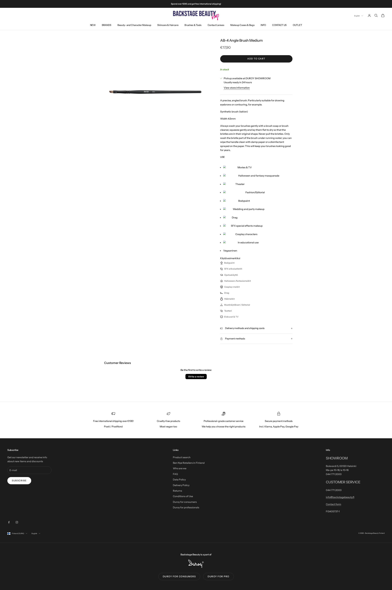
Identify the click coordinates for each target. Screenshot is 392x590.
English (357, 16)
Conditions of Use (183, 496)
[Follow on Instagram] (16, 522)
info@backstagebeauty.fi (340, 497)
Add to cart (256, 58)
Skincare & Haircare (167, 25)
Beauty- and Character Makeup (134, 25)
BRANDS (106, 25)
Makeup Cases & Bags (242, 25)
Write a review (196, 376)
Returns (177, 490)
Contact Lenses (216, 25)
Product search (181, 457)
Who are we (179, 468)
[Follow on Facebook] (8, 522)
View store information (237, 87)
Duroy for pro (218, 576)
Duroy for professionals (186, 507)
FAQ (175, 474)
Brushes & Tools (193, 25)
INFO (263, 25)
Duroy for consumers (185, 501)
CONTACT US (279, 25)
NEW (93, 25)
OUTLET (297, 25)
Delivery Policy (181, 485)
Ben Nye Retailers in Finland (189, 462)
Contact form (333, 504)
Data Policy (179, 479)
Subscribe (19, 480)
